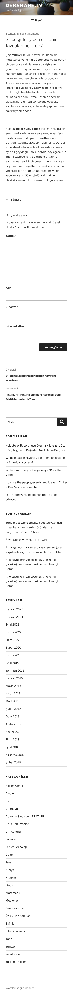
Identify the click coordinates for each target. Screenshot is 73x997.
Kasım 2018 (13, 732)
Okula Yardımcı (15, 908)
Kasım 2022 (14, 632)
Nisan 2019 (13, 693)
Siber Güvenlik (15, 931)
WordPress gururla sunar (20, 988)
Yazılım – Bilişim (16, 961)
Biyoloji (10, 793)
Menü (38, 20)
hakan (33, 34)
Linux (9, 885)
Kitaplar (11, 877)
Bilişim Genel (14, 785)
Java (8, 862)
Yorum (11, 236)
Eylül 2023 (12, 624)
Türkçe (16, 199)
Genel (9, 854)
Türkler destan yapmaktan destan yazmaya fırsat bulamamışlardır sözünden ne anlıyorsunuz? (34, 527)
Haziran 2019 (14, 678)
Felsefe (11, 839)
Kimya (10, 870)
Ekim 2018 (12, 739)
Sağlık (10, 923)
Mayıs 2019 (13, 686)
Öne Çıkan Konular (18, 916)
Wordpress (13, 954)
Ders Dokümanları (17, 824)
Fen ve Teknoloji (16, 847)
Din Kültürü (13, 831)
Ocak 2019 (12, 716)
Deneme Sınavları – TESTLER (25, 816)
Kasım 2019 (13, 655)
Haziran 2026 (14, 609)
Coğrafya (12, 809)
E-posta (12, 307)
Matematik (13, 893)
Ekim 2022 (13, 640)
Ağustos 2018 (15, 755)
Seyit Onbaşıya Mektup (21, 539)
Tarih (9, 939)
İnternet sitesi (15, 326)
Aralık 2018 (13, 724)
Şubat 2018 (13, 762)
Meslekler (12, 900)
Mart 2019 (12, 701)
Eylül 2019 (12, 663)
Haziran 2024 (14, 617)
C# (7, 801)
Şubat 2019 (13, 709)
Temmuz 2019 (15, 670)
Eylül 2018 (12, 747)
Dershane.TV (24, 5)
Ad (8, 287)
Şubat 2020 (13, 647)
